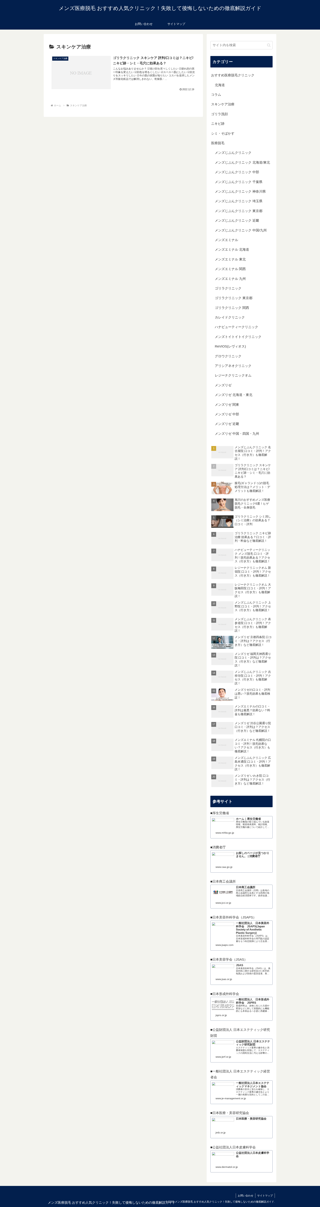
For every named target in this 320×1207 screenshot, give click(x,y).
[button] (269, 45)
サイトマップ (265, 1195)
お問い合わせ (245, 1195)
